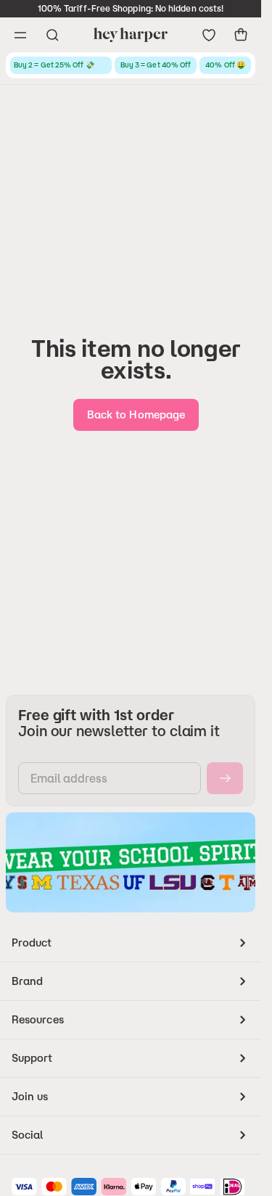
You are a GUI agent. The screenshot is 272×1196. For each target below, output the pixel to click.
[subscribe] (225, 778)
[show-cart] (241, 34)
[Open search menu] (52, 34)
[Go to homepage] (130, 34)
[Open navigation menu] (20, 34)
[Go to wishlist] (209, 34)
